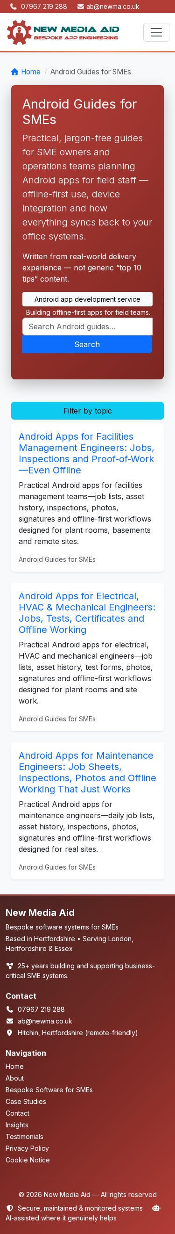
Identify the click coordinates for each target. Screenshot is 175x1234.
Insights (17, 1125)
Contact (17, 1113)
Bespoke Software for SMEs (49, 1090)
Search (87, 344)
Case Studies (26, 1101)
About (15, 1078)
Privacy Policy (27, 1148)
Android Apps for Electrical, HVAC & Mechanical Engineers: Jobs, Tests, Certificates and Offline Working (87, 612)
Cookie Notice (28, 1160)
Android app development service (87, 299)
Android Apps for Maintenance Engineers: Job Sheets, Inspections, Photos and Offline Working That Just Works (87, 772)
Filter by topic (87, 410)
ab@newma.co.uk (112, 6)
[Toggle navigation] (156, 32)
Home (31, 71)
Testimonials (24, 1136)
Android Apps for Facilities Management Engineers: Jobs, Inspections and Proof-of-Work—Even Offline (86, 453)
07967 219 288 (45, 6)
